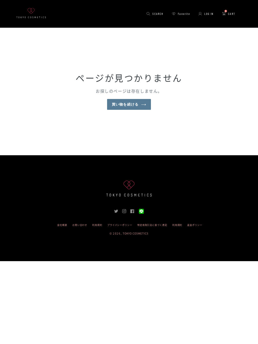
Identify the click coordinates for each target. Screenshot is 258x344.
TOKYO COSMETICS (135, 233)
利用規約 (97, 225)
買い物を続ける (125, 104)
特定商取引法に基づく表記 (152, 225)
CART (230, 13)
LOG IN (208, 13)
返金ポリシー (194, 225)
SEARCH (157, 13)
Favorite (184, 13)
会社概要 (62, 225)
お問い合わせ (79, 225)
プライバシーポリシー (119, 225)
